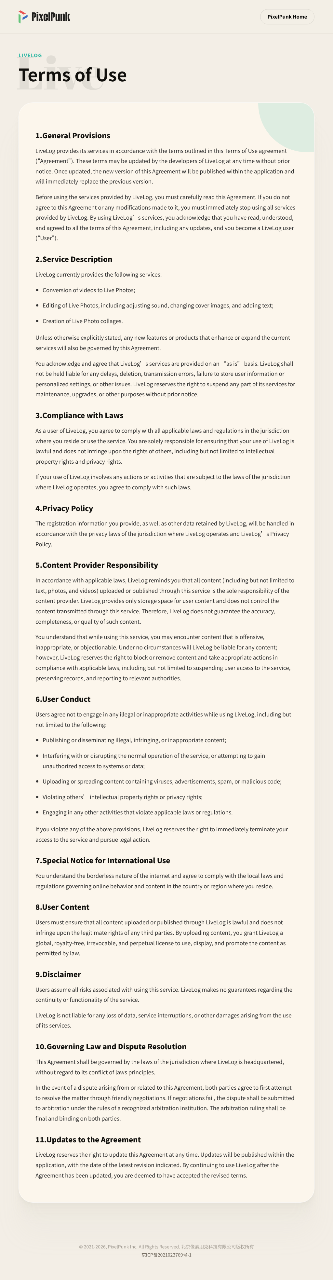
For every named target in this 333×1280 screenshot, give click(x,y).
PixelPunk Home (287, 16)
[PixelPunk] (44, 16)
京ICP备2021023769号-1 (166, 1255)
